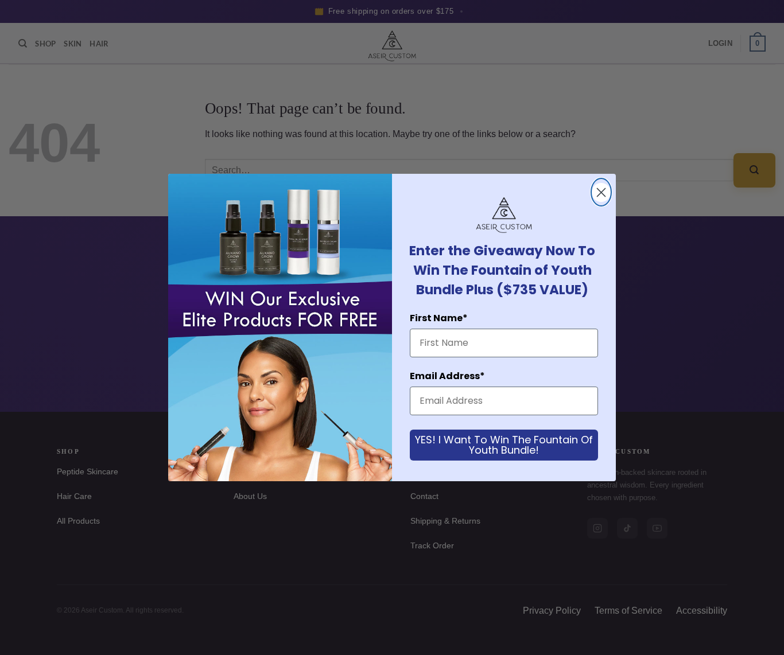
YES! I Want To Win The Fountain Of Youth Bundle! (504, 444)
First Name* (439, 318)
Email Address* (447, 376)
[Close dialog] (601, 192)
